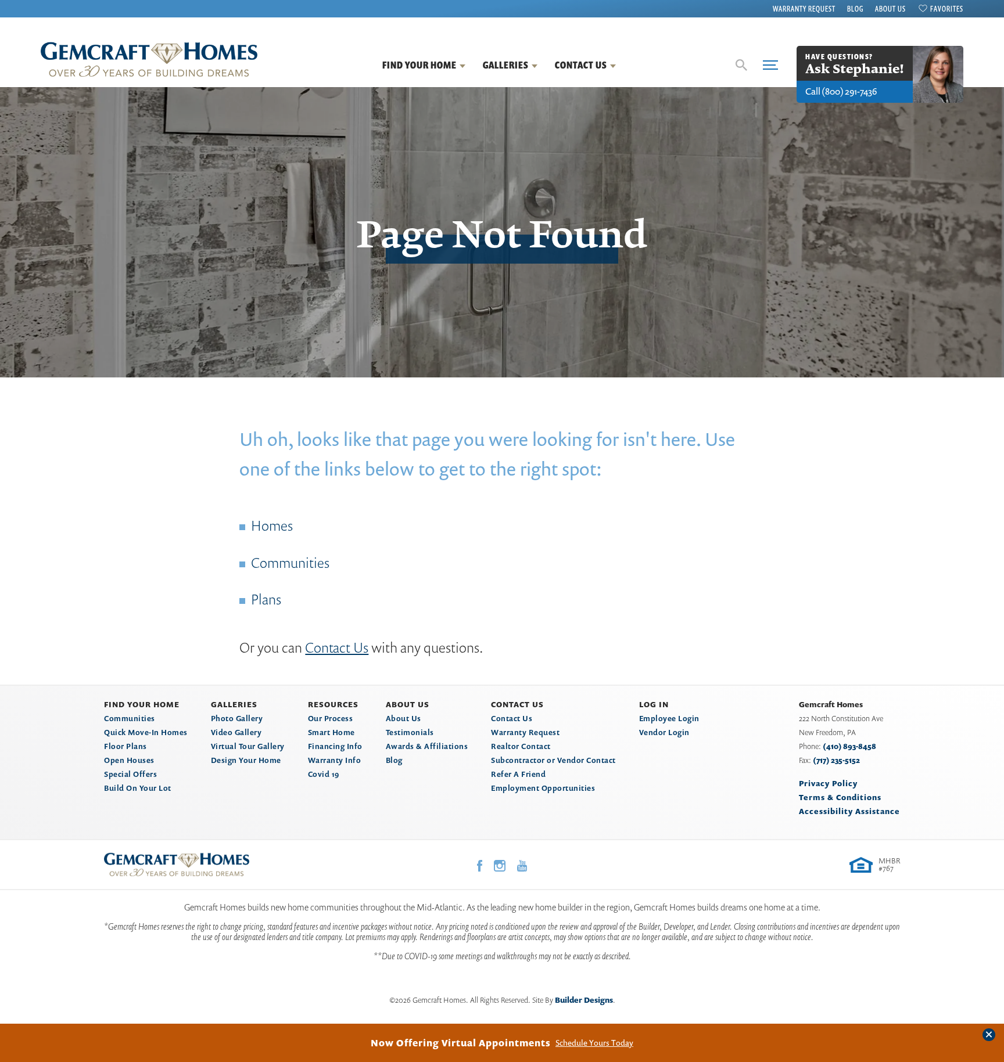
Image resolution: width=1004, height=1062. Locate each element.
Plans (266, 599)
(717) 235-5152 (836, 760)
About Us (890, 8)
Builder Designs (584, 1000)
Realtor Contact (521, 746)
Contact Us (336, 647)
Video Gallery (236, 732)
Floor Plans (125, 746)
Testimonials (410, 732)
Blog (855, 8)
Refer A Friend (518, 774)
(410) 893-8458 (849, 746)
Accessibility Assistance (849, 811)
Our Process (330, 718)
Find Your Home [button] (419, 65)
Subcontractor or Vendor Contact (553, 760)
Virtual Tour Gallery (248, 746)
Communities (290, 562)
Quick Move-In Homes (146, 732)
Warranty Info (334, 760)
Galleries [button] (506, 65)
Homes (272, 525)
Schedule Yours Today (594, 1043)
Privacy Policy (828, 783)
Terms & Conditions (840, 797)
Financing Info (335, 746)
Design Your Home (246, 760)
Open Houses (129, 760)
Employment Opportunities (543, 788)
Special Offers (130, 774)
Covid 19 (323, 774)
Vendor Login (664, 732)
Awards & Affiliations (427, 746)
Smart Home (331, 732)
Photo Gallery (237, 718)
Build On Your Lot (137, 788)
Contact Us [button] (581, 65)
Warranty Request (804, 8)
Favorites (946, 8)
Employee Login (669, 718)
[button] (741, 65)
